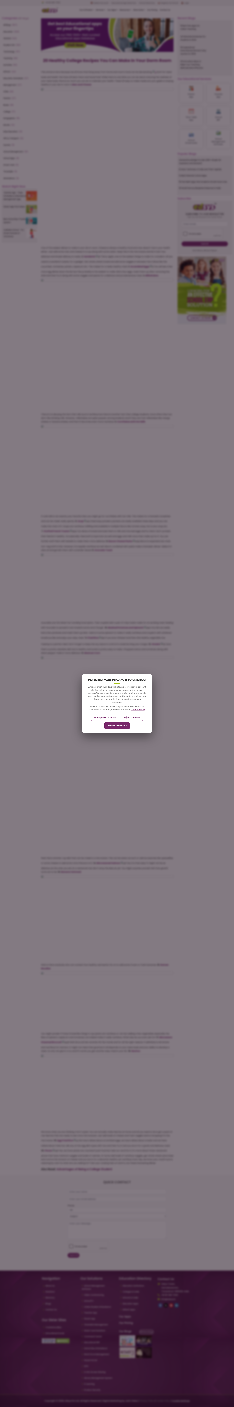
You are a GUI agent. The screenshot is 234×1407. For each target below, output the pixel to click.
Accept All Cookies (117, 725)
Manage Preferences (105, 717)
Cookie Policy (138, 709)
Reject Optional (132, 717)
